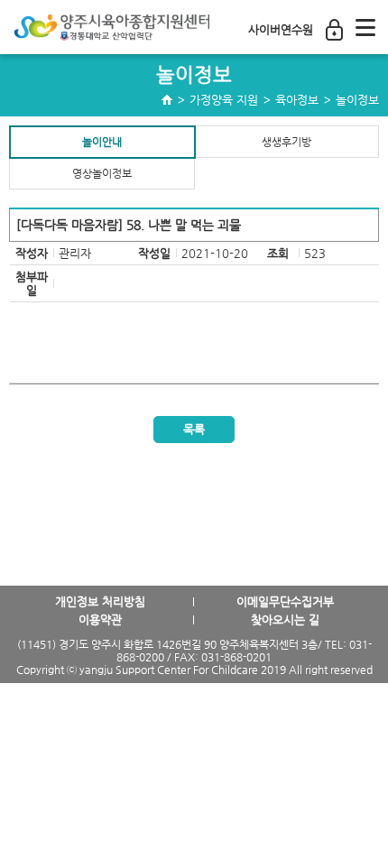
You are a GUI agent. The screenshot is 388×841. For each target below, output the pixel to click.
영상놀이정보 (102, 173)
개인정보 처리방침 (100, 601)
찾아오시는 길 (285, 619)
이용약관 (100, 619)
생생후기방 (286, 141)
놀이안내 (102, 141)
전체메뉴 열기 (365, 27)
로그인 (334, 30)
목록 (194, 429)
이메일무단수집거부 (285, 601)
